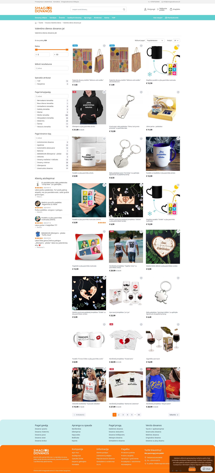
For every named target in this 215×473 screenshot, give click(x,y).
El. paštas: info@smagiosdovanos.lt (158, 463)
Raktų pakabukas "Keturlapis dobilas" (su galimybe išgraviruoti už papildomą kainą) (162, 313)
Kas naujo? (157, 17)
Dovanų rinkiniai (43, 162)
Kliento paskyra (102, 452)
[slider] (36, 50)
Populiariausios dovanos (106, 458)
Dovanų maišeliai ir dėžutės (47, 159)
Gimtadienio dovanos (117, 441)
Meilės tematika (43, 115)
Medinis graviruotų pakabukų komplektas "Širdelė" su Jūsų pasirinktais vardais (89, 313)
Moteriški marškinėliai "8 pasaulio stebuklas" (86, 404)
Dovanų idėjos (41, 17)
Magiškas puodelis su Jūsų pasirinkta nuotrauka (161, 80)
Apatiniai (40, 145)
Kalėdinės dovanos (116, 429)
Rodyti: (169, 40)
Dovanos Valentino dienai (53, 23)
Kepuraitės (76, 435)
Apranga (87, 17)
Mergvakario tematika (45, 118)
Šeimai (39, 124)
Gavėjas (53, 17)
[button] (149, 9)
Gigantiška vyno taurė (153, 359)
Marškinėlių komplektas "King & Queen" (158, 404)
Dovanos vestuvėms (116, 432)
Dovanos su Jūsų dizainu (155, 441)
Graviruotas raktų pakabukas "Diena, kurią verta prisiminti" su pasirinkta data (124, 127)
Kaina (106, 17)
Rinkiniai (98, 17)
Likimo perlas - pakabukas (154, 126)
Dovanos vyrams (41, 429)
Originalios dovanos (153, 438)
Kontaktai (56, 2)
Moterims (40, 121)
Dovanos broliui (41, 441)
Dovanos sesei (40, 438)
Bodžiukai (75, 438)
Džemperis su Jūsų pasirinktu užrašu (83, 126)
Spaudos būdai (77, 458)
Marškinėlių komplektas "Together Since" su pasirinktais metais (123, 266)
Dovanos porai (40, 435)
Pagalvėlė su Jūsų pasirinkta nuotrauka (84, 266)
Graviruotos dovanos (45, 168)
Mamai (39, 112)
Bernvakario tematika (45, 100)
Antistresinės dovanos (45, 142)
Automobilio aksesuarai (46, 148)
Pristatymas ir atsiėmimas (43, 2)
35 (139, 415)
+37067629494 (154, 2)
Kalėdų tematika (43, 109)
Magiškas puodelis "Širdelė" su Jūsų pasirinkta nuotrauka (160, 220)
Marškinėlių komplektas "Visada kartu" (121, 359)
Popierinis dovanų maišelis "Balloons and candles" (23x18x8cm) (88, 81)
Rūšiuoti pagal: (140, 40)
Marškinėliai (76, 429)
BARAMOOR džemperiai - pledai (49, 154)
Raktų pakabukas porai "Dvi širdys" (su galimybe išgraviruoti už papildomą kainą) (124, 174)
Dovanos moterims (42, 432)
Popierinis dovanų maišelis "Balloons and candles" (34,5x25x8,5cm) (125, 81)
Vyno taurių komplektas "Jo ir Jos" (119, 312)
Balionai (40, 151)
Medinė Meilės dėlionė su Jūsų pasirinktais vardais (161, 266)
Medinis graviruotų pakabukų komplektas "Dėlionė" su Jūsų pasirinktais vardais (125, 220)
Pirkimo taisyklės (127, 456)
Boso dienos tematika (45, 103)
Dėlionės (40, 157)
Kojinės (74, 441)
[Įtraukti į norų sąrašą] (104, 45)
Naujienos (41, 84)
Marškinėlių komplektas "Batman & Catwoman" (124, 404)
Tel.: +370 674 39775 (153, 460)
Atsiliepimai (76, 456)
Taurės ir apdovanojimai (155, 429)
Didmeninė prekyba (104, 456)
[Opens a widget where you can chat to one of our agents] (206, 469)
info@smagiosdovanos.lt (171, 2)
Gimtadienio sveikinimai (106, 461)
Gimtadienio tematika (45, 106)
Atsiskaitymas (126, 464)
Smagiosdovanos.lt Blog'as (70, 2)
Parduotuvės (173, 17)
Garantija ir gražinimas (130, 458)
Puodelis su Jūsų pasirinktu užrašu (82, 173)
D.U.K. (99, 464)
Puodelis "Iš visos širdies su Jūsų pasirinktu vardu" (87, 359)
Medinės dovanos (152, 435)
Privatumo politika (128, 452)
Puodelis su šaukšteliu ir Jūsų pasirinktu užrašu (160, 173)
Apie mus (75, 452)
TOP (113, 17)
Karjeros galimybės (79, 461)
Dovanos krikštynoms (117, 435)
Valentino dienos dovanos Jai (72, 23)
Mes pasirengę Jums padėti (154, 453)
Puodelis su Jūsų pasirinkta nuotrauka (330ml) (86, 219)
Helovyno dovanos (115, 438)
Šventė (62, 17)
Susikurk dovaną (74, 17)
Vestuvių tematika (44, 127)
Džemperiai (41, 165)
